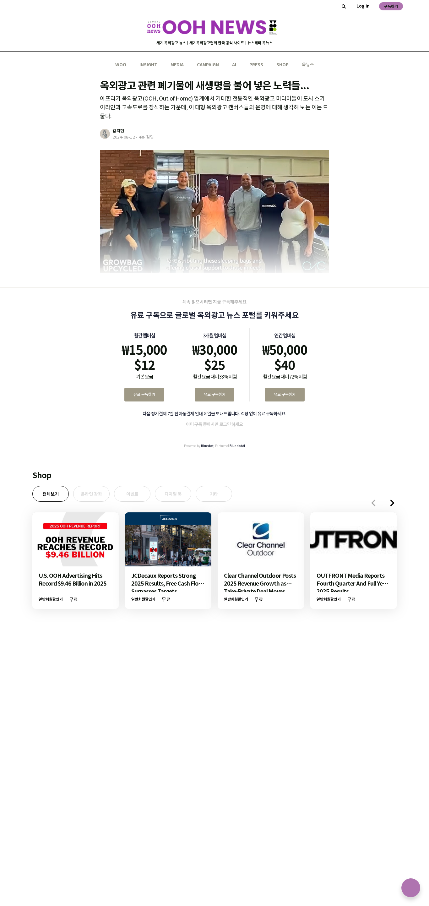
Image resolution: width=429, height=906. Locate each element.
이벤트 (132, 494)
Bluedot (207, 445)
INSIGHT (148, 64)
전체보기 (50, 494)
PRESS (256, 64)
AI (234, 64)
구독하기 (391, 6)
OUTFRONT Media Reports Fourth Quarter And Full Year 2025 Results (352, 583)
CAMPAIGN (208, 64)
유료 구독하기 (144, 394)
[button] (392, 503)
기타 (214, 494)
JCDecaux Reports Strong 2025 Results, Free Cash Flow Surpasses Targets (167, 583)
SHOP (282, 64)
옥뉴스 (308, 64)
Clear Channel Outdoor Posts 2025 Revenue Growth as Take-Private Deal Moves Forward (260, 587)
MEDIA (177, 64)
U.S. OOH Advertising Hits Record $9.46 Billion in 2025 (72, 579)
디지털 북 (173, 494)
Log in (363, 6)
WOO (120, 64)
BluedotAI (237, 445)
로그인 (225, 424)
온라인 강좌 (91, 494)
